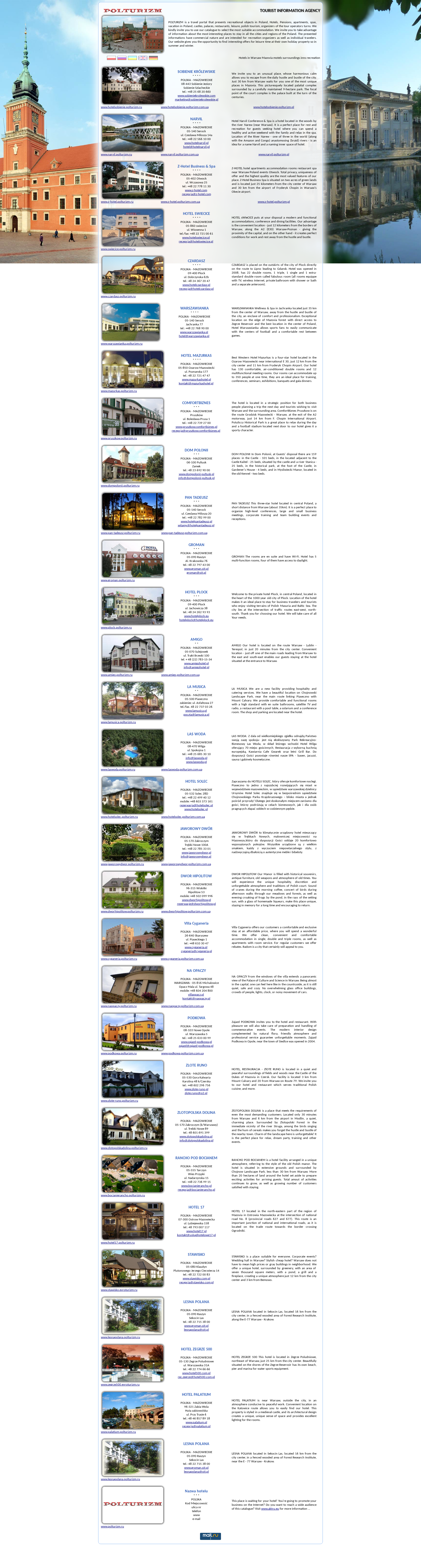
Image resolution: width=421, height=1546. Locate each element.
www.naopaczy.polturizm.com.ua (182, 1006)
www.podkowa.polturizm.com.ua (182, 1053)
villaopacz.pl (196, 994)
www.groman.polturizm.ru (118, 580)
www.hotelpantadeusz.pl (196, 521)
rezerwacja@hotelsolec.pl (196, 805)
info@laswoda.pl (196, 758)
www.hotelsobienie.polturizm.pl (273, 107)
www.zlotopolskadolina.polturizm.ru (124, 1148)
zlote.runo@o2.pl (196, 1093)
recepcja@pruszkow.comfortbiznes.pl (196, 430)
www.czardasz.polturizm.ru (118, 296)
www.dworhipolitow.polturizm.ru (122, 911)
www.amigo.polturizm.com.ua (180, 675)
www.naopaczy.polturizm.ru (119, 1006)
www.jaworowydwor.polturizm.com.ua (186, 864)
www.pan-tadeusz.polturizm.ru (120, 533)
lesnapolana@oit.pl (196, 1329)
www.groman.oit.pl (196, 568)
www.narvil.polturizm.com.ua (180, 154)
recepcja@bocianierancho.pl (196, 1189)
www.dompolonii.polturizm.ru (120, 485)
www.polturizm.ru (112, 1526)
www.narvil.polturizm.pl (273, 154)
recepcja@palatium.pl (196, 1426)
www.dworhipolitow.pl (196, 900)
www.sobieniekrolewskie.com (196, 95)
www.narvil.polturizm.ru (116, 154)
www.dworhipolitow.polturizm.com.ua (185, 911)
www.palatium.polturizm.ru (118, 1432)
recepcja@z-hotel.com (196, 194)
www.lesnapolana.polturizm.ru (120, 1337)
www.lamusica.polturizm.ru (118, 722)
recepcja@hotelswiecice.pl (196, 241)
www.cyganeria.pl (196, 947)
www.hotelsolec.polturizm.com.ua (183, 816)
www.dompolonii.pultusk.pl (196, 474)
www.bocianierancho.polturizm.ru (123, 1195)
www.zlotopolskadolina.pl (196, 1136)
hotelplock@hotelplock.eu (196, 620)
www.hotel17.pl (196, 1231)
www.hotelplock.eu (196, 616)
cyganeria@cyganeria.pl (196, 951)
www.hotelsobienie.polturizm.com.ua (185, 107)
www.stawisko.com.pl (196, 1278)
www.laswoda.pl (196, 762)
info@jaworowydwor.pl (196, 856)
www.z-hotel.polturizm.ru (117, 201)
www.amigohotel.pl (196, 663)
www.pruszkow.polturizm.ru (119, 438)
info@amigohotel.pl (196, 667)
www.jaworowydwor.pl (196, 852)
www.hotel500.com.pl (196, 1373)
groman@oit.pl (196, 572)
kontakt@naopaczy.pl (196, 998)
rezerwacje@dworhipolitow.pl (196, 904)
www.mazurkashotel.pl (196, 379)
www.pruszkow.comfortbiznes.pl (196, 427)
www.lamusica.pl (196, 710)
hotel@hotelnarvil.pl (196, 147)
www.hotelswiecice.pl (196, 237)
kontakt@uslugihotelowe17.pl (196, 1235)
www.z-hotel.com (196, 190)
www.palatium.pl (196, 1422)
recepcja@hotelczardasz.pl (196, 288)
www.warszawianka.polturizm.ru (122, 343)
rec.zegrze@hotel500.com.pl (196, 1377)
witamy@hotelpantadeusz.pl (196, 525)
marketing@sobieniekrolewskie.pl (196, 99)
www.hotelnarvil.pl (196, 143)
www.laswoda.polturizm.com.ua (181, 769)
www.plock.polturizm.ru (116, 627)
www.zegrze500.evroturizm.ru (120, 1384)
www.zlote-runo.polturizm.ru (119, 1100)
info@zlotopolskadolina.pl (196, 1140)
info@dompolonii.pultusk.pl (196, 478)
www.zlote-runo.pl (196, 1089)
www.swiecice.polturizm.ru (118, 249)
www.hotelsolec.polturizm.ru (119, 816)
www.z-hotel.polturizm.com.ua (180, 201)
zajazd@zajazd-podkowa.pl (196, 1045)
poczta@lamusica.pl (196, 714)
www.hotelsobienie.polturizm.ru (121, 107)
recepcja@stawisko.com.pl (196, 1282)
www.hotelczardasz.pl (196, 285)
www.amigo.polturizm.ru (117, 675)
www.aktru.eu (270, 1508)
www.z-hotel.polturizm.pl (274, 201)
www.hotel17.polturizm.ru (118, 1242)
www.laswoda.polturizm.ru (118, 769)
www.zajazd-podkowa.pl (196, 1042)
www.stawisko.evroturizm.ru (119, 1290)
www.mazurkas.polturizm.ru (119, 391)
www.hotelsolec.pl (196, 809)
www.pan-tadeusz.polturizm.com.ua (184, 533)
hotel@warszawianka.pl (194, 336)
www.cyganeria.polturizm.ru (119, 958)
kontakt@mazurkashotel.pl (196, 383)
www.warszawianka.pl (194, 332)
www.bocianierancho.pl (196, 1185)
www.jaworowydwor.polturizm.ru (122, 864)
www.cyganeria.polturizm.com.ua (182, 958)
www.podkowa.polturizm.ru (119, 1053)
